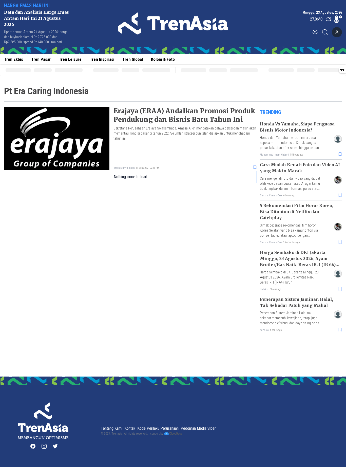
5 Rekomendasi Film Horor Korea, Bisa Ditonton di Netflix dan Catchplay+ (296, 211)
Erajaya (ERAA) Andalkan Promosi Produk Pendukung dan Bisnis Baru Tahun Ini (184, 115)
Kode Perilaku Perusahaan (158, 428)
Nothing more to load (130, 176)
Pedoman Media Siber (198, 428)
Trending (270, 112)
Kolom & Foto (163, 59)
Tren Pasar (41, 59)
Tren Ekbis (13, 59)
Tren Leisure (70, 59)
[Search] (326, 32)
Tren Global (132, 59)
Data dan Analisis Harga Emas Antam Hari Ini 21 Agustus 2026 (36, 18)
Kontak (129, 428)
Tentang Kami (111, 428)
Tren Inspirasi (102, 59)
